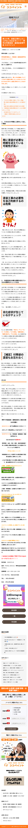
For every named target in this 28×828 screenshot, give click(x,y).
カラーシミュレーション (7, 809)
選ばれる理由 (12, 793)
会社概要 (4, 795)
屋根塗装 (13, 804)
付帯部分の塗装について (14, 674)
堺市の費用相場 (11, 672)
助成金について (6, 679)
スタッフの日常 (19, 679)
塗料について (12, 679)
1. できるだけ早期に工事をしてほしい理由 (12, 100)
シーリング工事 (14, 665)
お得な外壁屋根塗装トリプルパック (15, 807)
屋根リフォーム (6, 667)
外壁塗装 (9, 804)
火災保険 (16, 672)
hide (17, 97)
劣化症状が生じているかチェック (12, 112)
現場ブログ (23, 29)
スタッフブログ (21, 795)
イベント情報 (15, 682)
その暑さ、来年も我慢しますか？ (11, 648)
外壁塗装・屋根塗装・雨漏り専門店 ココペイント (10, 29)
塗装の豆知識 (12, 667)
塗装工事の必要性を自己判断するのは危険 (14, 106)
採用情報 (17, 818)
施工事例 (4, 804)
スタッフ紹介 (9, 795)
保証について (5, 663)
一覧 (14, 616)
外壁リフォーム (15, 663)
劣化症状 (19, 665)
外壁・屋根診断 (18, 804)
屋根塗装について (6, 670)
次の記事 (14, 622)
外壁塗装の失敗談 (6, 665)
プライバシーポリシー (7, 820)
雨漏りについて (6, 674)
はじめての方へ (6, 793)
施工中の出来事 (6, 677)
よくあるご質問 (12, 818)
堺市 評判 (5, 672)
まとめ (3, 116)
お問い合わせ (5, 818)
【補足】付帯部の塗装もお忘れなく (12, 114)
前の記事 (14, 610)
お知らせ (5, 682)
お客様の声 (15, 795)
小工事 (10, 663)
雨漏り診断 (5, 807)
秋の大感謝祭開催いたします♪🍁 (11, 637)
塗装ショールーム (19, 793)
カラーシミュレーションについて (17, 670)
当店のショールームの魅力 (15, 677)
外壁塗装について (5, 49)
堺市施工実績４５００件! (14, 451)
